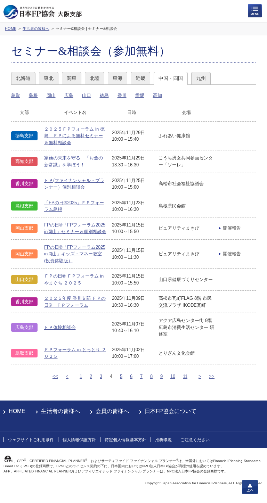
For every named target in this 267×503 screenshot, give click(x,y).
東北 (49, 78)
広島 (68, 95)
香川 (122, 95)
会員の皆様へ (112, 411)
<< (55, 376)
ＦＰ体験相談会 (60, 327)
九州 (201, 78)
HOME (17, 411)
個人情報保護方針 (79, 439)
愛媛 (139, 95)
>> (212, 376)
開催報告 (232, 228)
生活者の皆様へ (60, 411)
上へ (250, 487)
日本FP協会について (170, 411)
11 (185, 376)
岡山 (51, 95)
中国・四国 (171, 78)
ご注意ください (195, 439)
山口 (86, 95)
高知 (157, 95)
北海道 (23, 78)
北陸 (94, 78)
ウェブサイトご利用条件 (31, 439)
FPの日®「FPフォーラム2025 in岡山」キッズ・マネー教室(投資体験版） (74, 254)
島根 (33, 95)
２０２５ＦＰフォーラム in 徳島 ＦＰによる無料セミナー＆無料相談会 (74, 135)
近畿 (140, 78)
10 (172, 376)
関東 (71, 78)
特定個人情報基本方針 (125, 439)
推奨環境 (163, 439)
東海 (117, 78)
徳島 (104, 95)
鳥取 (15, 95)
